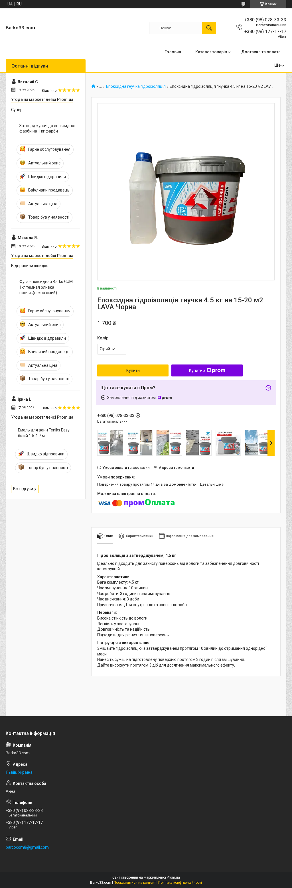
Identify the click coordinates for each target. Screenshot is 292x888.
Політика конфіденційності (180, 883)
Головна (173, 52)
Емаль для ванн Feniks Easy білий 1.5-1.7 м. (44, 433)
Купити (133, 370)
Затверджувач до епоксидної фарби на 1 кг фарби (47, 128)
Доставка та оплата (261, 52)
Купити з (197, 370)
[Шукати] (209, 28)
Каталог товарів (211, 52)
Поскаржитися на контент (135, 883)
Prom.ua (173, 877)
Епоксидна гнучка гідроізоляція (136, 86)
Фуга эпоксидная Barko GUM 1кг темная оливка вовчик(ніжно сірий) (46, 287)
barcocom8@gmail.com (27, 847)
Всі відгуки (23, 488)
